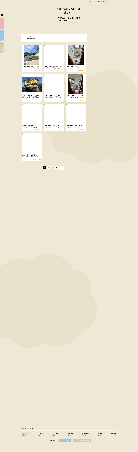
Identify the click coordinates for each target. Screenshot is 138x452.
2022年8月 (95, 304)
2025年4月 (95, 174)
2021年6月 (95, 362)
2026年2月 (95, 132)
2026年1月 (95, 136)
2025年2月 (95, 182)
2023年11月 (95, 245)
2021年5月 (95, 366)
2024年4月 (95, 224)
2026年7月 (95, 111)
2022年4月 (95, 321)
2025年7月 (95, 162)
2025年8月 (95, 157)
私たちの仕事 (56, 434)
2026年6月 (95, 116)
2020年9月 (95, 396)
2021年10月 (95, 346)
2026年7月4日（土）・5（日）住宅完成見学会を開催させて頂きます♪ (105, 65)
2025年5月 (95, 170)
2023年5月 (95, 266)
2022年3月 (95, 325)
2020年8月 (95, 400)
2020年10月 (95, 392)
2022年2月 (95, 329)
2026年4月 (95, 124)
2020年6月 (95, 408)
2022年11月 (95, 291)
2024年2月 (95, 233)
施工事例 (70, 434)
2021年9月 (95, 350)
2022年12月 (95, 287)
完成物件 (94, 90)
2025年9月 (95, 153)
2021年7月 (95, 358)
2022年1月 (95, 333)
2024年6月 (95, 216)
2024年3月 (95, 228)
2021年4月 (95, 371)
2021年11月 (95, 341)
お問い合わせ (2, 49)
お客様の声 (85, 434)
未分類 (94, 95)
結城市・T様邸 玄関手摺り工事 (100, 53)
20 (56, 168)
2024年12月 (95, 191)
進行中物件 (95, 99)
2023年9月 (95, 254)
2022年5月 (95, 316)
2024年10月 (95, 199)
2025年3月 (95, 178)
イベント (40, 434)
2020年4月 (95, 417)
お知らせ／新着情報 (97, 82)
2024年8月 (95, 208)
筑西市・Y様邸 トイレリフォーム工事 (102, 57)
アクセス (52, 440)
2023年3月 (95, 274)
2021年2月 (95, 379)
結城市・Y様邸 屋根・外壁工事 (100, 61)
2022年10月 (95, 295)
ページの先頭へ (135, 449)
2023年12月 (95, 241)
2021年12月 (95, 337)
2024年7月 (95, 212)
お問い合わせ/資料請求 (82, 440)
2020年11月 (95, 387)
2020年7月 (95, 404)
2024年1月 (95, 237)
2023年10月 (95, 249)
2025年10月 (95, 149)
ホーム (2, 14)
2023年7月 (95, 258)
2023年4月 (95, 270)
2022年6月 (95, 312)
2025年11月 (95, 145)
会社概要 (99, 434)
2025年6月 (95, 166)
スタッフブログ (96, 86)
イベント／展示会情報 (97, 78)
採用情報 (113, 434)
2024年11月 (95, 195)
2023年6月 (95, 262)
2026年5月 (95, 120)
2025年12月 (95, 141)
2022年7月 (95, 308)
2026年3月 (95, 128)
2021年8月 (95, 354)
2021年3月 (95, 375)
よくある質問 (65, 440)
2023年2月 (95, 279)
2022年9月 (95, 300)
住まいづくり (26, 434)
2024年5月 (95, 220)
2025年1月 (95, 187)
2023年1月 (95, 283)
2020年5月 (95, 412)
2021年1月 (95, 383)
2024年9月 (95, 203)
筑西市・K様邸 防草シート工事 (100, 48)
